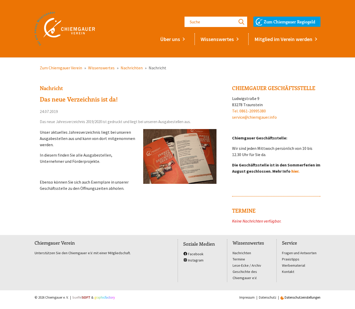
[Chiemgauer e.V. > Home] (65, 28)
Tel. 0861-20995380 (249, 110)
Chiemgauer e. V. (57, 297)
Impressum (247, 297)
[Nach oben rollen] (343, 297)
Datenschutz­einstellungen (302, 297)
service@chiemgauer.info (254, 117)
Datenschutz (267, 297)
